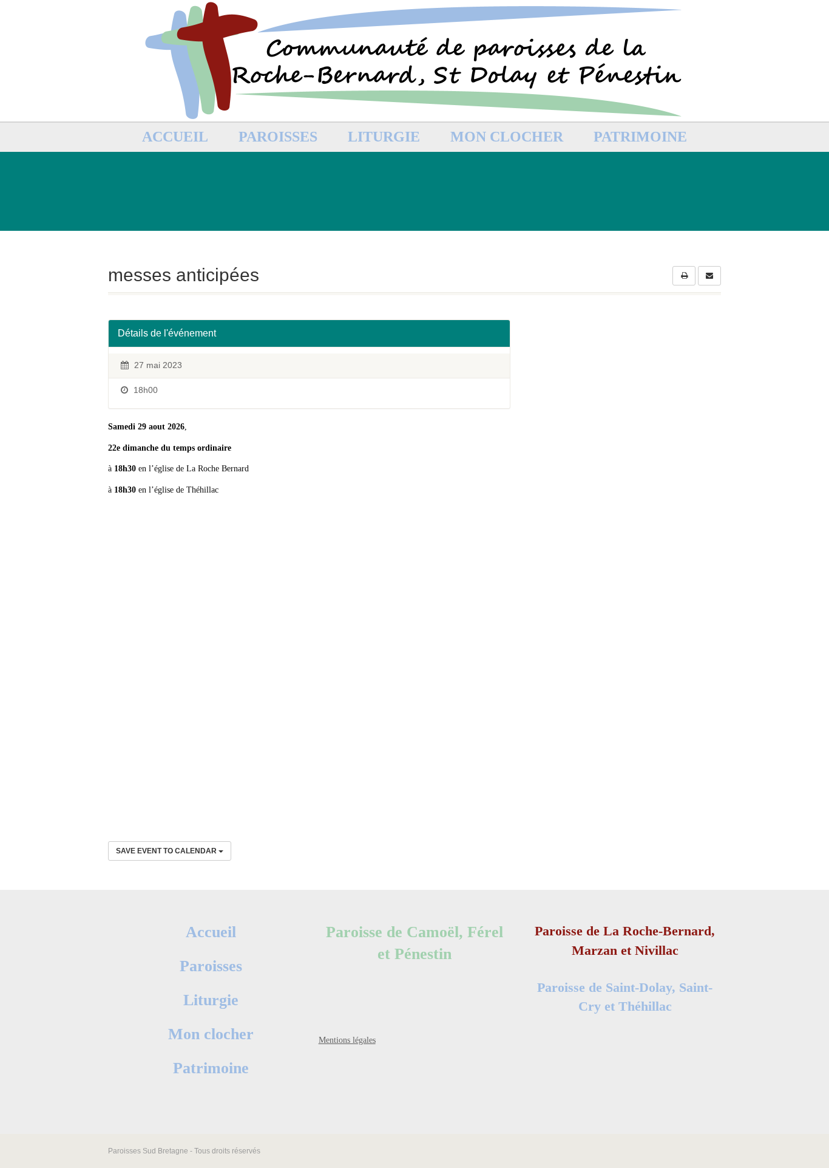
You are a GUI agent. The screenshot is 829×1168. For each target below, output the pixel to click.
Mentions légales (347, 1040)
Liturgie (384, 137)
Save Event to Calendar (167, 851)
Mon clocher (506, 137)
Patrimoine (640, 137)
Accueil (175, 137)
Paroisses (278, 137)
